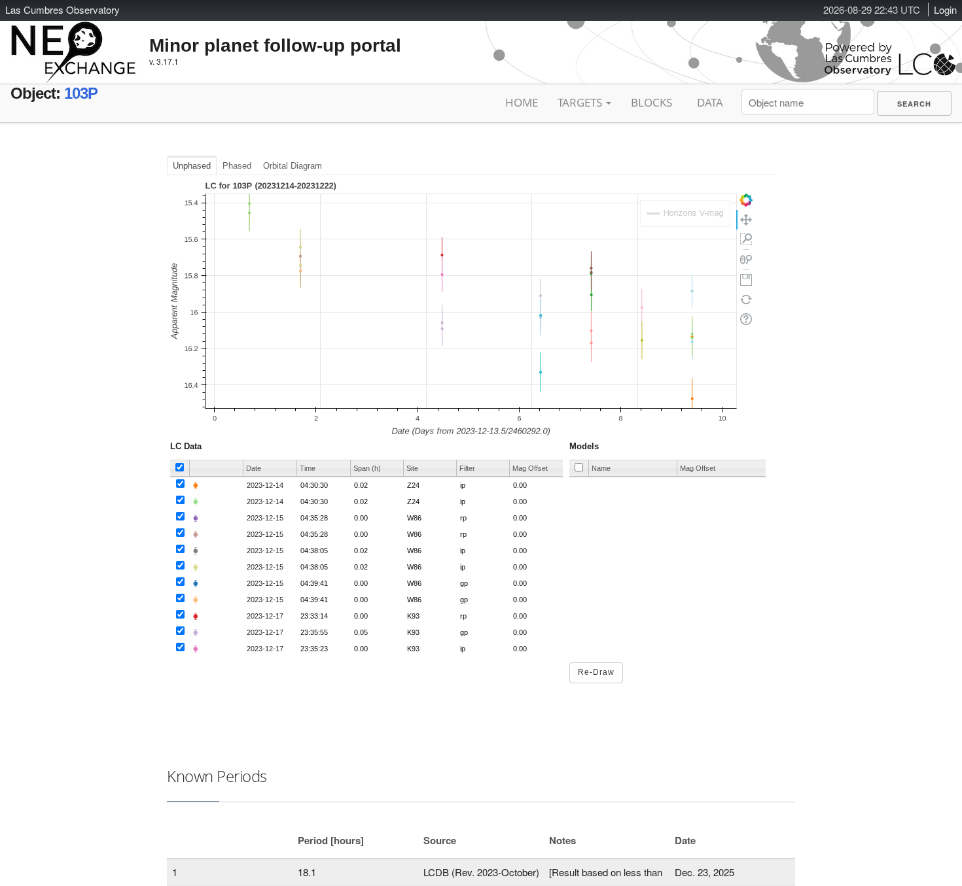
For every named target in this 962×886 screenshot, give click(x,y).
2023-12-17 (265, 616)
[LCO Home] (890, 72)
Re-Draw (596, 672)
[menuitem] (914, 103)
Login (945, 9)
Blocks (651, 102)
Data (710, 102)
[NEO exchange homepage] (74, 42)
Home (521, 102)
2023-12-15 (265, 518)
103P (81, 93)
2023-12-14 (265, 485)
